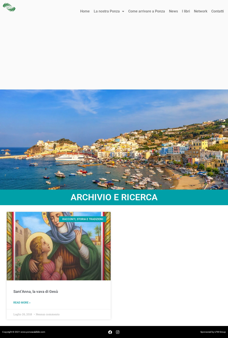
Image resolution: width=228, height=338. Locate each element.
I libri (186, 11)
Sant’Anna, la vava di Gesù (35, 291)
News (173, 11)
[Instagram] (118, 332)
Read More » (22, 302)
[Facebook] (110, 332)
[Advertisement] (114, 56)
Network (200, 11)
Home (85, 11)
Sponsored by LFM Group (213, 332)
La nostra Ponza (107, 11)
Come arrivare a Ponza (146, 11)
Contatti (217, 11)
